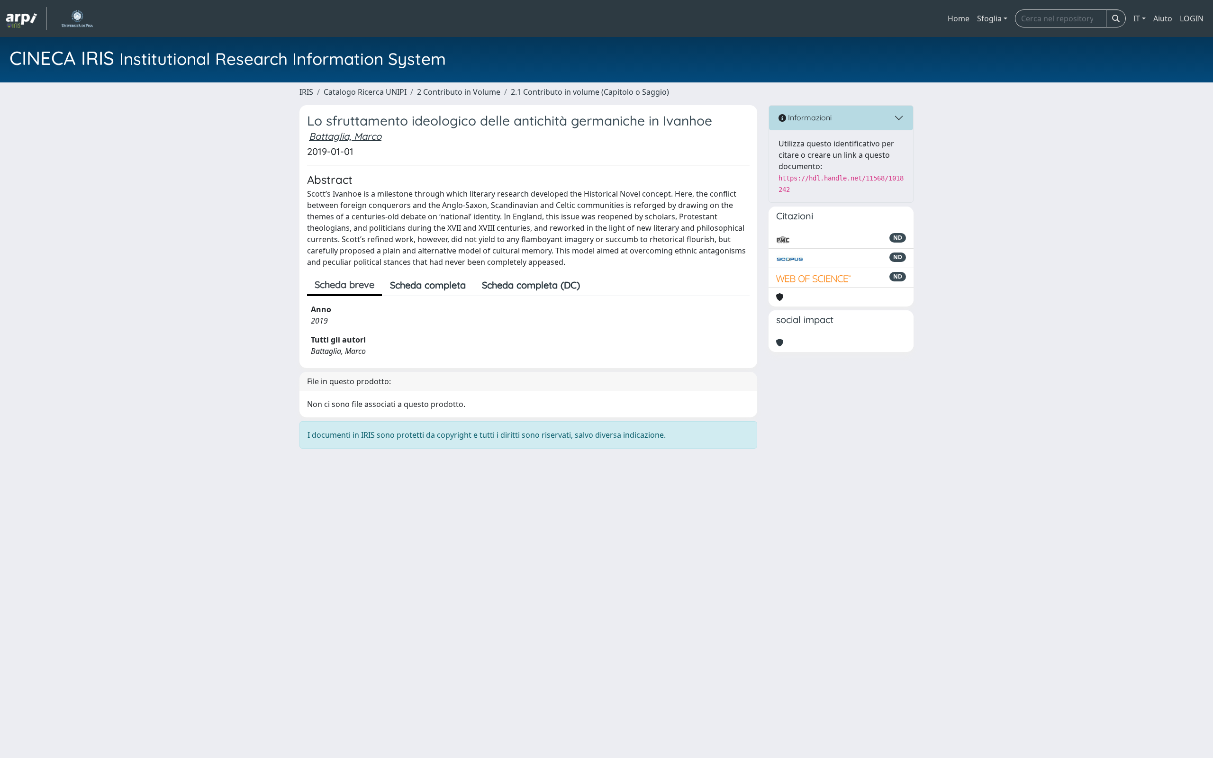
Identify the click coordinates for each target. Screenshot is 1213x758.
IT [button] (1136, 18)
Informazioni (809, 117)
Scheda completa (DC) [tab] (531, 285)
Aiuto (1162, 18)
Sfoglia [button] (989, 18)
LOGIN (1192, 18)
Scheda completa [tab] (428, 285)
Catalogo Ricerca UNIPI (365, 92)
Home (958, 18)
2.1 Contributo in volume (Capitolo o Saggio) (590, 92)
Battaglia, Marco (345, 136)
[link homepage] (26, 18)
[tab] (596, 285)
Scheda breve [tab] (344, 284)
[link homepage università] (77, 18)
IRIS (306, 92)
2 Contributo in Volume (458, 92)
